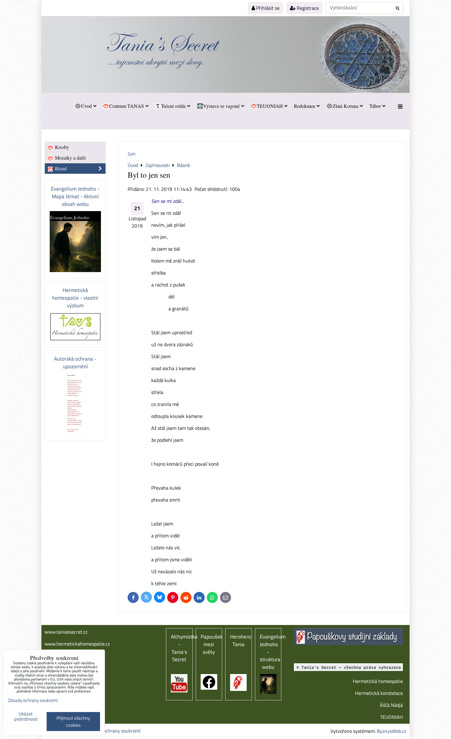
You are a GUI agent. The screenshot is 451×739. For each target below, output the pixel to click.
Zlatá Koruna (345, 106)
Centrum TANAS (126, 106)
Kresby (61, 147)
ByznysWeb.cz (391, 731)
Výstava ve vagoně (221, 106)
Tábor (375, 106)
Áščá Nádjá (391, 705)
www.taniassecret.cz (65, 631)
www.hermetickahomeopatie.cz (77, 643)
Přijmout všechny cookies (73, 721)
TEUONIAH (270, 106)
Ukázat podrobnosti (25, 716)
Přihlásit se (267, 8)
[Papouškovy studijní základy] (348, 643)
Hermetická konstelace (379, 693)
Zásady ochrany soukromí (114, 730)
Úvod (86, 106)
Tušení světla (173, 106)
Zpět (132, 154)
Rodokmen (304, 106)
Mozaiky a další (70, 157)
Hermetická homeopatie (378, 681)
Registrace (307, 8)
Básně (60, 168)
